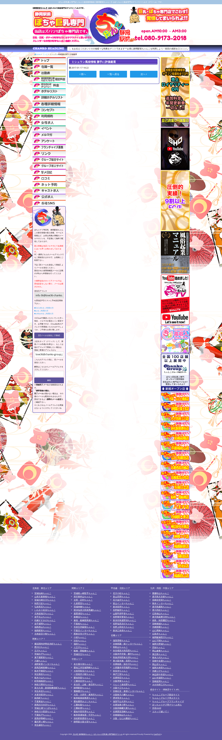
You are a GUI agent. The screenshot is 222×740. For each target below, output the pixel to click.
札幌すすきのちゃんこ (45, 620)
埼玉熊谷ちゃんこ (42, 674)
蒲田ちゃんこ (80, 643)
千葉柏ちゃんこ (81, 623)
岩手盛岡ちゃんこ (42, 623)
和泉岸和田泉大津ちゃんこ (125, 657)
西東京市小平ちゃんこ (84, 633)
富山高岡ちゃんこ (121, 596)
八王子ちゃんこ (81, 647)
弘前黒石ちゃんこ (42, 606)
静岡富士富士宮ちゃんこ (85, 721)
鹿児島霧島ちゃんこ (161, 606)
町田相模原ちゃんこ (43, 681)
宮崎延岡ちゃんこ (160, 681)
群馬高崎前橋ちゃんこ (45, 667)
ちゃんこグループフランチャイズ (168, 701)
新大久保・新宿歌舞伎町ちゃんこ (50, 687)
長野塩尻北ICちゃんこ (123, 623)
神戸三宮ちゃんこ (121, 674)
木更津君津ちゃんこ (43, 694)
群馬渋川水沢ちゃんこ (45, 704)
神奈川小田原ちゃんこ (45, 711)
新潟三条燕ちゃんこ (122, 630)
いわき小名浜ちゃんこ (45, 610)
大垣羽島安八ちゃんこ (84, 670)
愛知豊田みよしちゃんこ (85, 701)
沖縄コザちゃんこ (160, 671)
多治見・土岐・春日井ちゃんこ (88, 684)
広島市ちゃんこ (159, 633)
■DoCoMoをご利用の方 (44, 308)
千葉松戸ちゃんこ (42, 714)
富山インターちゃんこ (123, 603)
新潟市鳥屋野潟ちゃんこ (124, 620)
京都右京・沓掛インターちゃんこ (129, 691)
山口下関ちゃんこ (160, 640)
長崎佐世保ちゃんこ (161, 599)
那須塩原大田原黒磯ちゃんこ (87, 610)
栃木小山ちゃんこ (42, 677)
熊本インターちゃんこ (162, 603)
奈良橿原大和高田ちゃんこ (125, 650)
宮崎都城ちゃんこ (160, 623)
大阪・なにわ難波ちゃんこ (125, 718)
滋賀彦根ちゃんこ (121, 640)
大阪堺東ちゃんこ (121, 681)
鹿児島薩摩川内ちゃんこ (163, 616)
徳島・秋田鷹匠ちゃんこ (163, 620)
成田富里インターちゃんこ (47, 664)
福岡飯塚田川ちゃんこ (162, 637)
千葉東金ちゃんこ (42, 701)
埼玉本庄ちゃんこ (42, 691)
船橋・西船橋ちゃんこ (84, 650)
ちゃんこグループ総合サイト (166, 694)
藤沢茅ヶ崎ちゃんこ (43, 721)
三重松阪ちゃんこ (82, 704)
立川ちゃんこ (40, 650)
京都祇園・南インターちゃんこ (128, 643)
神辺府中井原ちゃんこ (162, 674)
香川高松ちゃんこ (160, 610)
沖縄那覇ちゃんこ (160, 627)
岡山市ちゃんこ (159, 664)
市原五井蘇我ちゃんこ (84, 627)
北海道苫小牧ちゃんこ (45, 633)
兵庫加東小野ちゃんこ (123, 704)
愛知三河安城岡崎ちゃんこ (86, 667)
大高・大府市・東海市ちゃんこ (88, 694)
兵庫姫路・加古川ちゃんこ (125, 664)
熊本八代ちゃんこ (160, 657)
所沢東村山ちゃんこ (83, 596)
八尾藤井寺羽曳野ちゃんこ (125, 667)
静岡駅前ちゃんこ (82, 687)
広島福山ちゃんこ (160, 613)
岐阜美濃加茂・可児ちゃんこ (87, 714)
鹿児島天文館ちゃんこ (162, 596)
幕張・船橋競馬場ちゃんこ (86, 620)
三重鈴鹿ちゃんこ (82, 708)
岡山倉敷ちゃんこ (160, 650)
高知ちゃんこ (158, 647)
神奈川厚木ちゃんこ (43, 684)
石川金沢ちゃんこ (121, 599)
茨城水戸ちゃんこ (42, 653)
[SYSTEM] (49, 79)
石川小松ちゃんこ (121, 593)
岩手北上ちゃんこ (42, 616)
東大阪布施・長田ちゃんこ (125, 660)
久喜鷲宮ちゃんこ (82, 603)
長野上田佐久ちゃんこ (123, 627)
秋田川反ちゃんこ (42, 603)
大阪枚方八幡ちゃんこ (123, 694)
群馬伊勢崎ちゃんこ (43, 718)
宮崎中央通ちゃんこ (161, 660)
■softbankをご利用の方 (43, 313)
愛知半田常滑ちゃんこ (84, 711)
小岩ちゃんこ (80, 637)
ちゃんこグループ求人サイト (166, 697)
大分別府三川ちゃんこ (162, 684)
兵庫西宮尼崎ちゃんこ (123, 711)
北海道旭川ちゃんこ (43, 613)
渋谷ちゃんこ (80, 640)
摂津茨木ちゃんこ (121, 697)
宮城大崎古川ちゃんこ (45, 599)
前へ (83, 74)
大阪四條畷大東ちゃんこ (124, 708)
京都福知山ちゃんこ (122, 714)
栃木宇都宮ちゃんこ (43, 670)
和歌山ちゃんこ (120, 647)
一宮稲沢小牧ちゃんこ (84, 674)
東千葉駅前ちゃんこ (43, 657)
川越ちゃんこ (40, 660)
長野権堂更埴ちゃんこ (123, 616)
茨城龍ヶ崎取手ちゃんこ (85, 593)
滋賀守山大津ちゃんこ (123, 701)
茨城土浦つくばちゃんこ (46, 708)
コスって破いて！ (160, 711)
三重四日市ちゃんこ (83, 681)
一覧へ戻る (113, 74)
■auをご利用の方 (41, 310)
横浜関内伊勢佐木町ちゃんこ (48, 643)
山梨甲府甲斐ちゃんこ (123, 613)
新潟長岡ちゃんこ (121, 606)
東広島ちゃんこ (159, 654)
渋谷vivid (156, 708)
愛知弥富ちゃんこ (82, 677)
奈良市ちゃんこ (120, 670)
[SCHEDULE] (49, 73)
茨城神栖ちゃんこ (82, 606)
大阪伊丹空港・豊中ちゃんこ (126, 653)
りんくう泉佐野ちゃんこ (124, 684)
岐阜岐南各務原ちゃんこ (85, 697)
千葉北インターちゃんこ (85, 630)
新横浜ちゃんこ (81, 616)
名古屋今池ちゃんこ (83, 664)
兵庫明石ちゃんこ (121, 677)
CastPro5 (157, 734)
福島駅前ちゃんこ (42, 630)
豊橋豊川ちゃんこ (82, 691)
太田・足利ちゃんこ (83, 599)
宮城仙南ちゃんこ (42, 593)
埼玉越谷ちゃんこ (42, 725)
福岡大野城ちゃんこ (161, 643)
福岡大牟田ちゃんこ (161, 667)
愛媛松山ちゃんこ (160, 593)
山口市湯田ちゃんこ (161, 677)
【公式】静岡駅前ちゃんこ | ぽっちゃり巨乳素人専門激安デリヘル (97, 734)
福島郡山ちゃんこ (42, 627)
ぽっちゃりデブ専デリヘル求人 (167, 704)
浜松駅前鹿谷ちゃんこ (84, 718)
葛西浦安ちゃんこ (82, 613)
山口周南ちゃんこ (160, 630)
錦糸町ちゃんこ (41, 697)
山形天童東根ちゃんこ (45, 596)
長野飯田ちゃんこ (121, 610)
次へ (143, 74)
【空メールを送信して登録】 (49, 335)
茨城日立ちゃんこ (82, 654)
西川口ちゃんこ (41, 647)
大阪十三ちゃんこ (121, 687)
